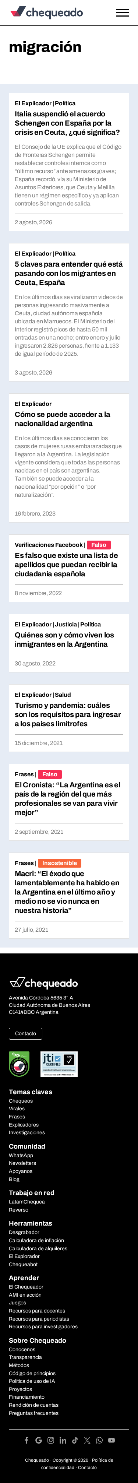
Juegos (17, 1302)
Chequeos (21, 1101)
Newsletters (22, 1163)
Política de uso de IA (32, 1381)
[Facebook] (29, 1441)
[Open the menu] (122, 12)
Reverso (18, 1210)
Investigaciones (27, 1132)
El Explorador (24, 1256)
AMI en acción (25, 1295)
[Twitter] (90, 1441)
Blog (14, 1179)
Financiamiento (27, 1397)
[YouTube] (111, 1441)
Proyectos (20, 1389)
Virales (17, 1108)
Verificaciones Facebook (49, 545)
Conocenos (22, 1349)
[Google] (41, 1441)
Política (65, 103)
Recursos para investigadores (43, 1326)
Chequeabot (23, 1264)
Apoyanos (20, 1171)
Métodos (19, 1365)
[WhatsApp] (102, 1441)
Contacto (25, 1033)
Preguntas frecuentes (34, 1413)
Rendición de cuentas (34, 1405)
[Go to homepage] (52, 13)
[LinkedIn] (66, 1441)
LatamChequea (27, 1202)
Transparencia (25, 1357)
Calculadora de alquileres (38, 1248)
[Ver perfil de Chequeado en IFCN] (19, 1064)
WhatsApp (21, 1155)
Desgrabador (24, 1232)
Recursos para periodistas (39, 1319)
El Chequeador (26, 1287)
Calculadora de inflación (36, 1240)
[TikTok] (78, 1441)
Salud (63, 695)
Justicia (66, 624)
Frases (24, 774)
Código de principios (32, 1373)
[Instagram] (53, 1441)
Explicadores (24, 1125)
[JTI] (59, 1064)
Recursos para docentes (37, 1311)
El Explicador (33, 103)
